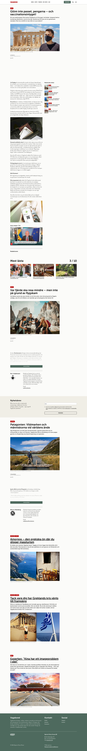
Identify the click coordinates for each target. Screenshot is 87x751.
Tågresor (40, 2)
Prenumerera (67, 2)
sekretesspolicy (67, 408)
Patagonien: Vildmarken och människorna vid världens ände (53, 93)
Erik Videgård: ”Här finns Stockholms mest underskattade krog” (18, 278)
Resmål (32, 2)
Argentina (12, 421)
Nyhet (12, 8)
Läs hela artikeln (26, 366)
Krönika (17, 595)
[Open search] (73, 2)
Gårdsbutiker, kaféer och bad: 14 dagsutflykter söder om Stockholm (65, 278)
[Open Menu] (76, 2)
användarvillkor (74, 408)
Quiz (49, 2)
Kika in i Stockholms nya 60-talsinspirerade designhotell (38, 278)
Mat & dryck (45, 2)
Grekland (12, 536)
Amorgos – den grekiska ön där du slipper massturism (54, 99)
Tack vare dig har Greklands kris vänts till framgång (54, 105)
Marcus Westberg (13, 474)
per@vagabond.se (26, 388)
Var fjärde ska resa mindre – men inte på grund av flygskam (54, 87)
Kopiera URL (11, 477)
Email (46, 403)
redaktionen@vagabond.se (28, 521)
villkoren (56, 406)
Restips (36, 2)
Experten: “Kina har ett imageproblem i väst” (53, 111)
